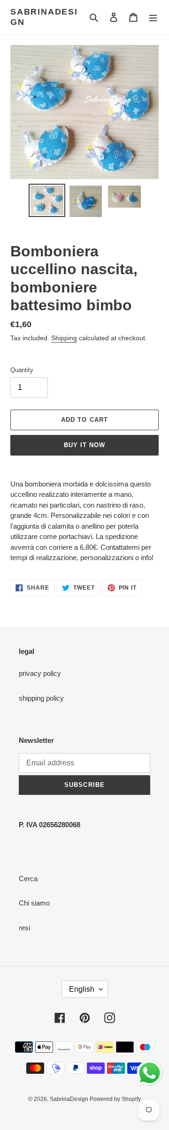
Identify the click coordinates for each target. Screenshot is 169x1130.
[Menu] (153, 17)
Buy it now (84, 445)
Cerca (28, 879)
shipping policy (41, 698)
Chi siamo (34, 903)
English (81, 989)
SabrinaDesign (44, 17)
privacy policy (40, 673)
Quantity (21, 370)
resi (24, 928)
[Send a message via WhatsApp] (149, 1073)
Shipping (64, 338)
